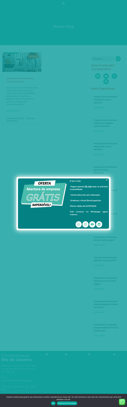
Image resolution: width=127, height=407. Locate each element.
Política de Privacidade (67, 403)
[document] (63, 203)
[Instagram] (85, 224)
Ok (53, 403)
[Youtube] (92, 224)
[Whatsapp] (79, 224)
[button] (107, 180)
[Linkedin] (99, 224)
